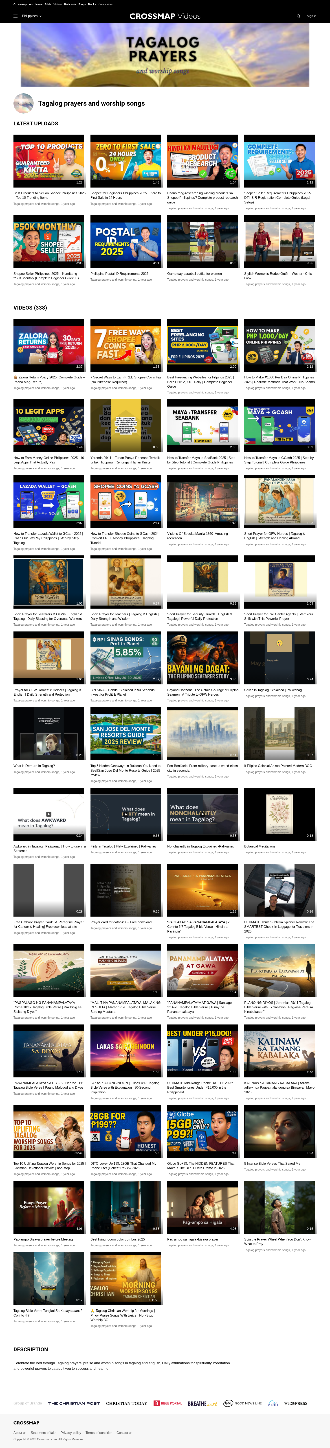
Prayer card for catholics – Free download (121, 922)
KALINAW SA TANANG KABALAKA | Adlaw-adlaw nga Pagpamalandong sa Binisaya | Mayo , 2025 (280, 1087)
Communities (106, 4)
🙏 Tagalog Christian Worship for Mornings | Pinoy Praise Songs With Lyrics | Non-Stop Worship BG (122, 1315)
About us (19, 1433)
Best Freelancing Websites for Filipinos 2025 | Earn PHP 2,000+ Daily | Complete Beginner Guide (200, 381)
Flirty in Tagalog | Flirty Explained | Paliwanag (123, 846)
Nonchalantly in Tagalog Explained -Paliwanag (200, 846)
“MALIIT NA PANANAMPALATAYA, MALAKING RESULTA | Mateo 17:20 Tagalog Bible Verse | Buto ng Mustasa (125, 1007)
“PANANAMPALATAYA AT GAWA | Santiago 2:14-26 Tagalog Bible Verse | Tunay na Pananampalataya (199, 1007)
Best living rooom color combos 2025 (117, 1239)
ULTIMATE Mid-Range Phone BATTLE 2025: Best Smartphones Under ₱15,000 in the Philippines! (200, 1087)
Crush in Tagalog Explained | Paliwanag (273, 690)
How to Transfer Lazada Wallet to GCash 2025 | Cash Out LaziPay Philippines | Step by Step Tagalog (48, 538)
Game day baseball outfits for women (194, 273)
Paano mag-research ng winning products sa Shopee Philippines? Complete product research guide (202, 197)
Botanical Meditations (259, 846)
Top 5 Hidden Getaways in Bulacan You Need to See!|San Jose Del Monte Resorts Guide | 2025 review (125, 770)
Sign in (312, 16)
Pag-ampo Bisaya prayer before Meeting (43, 1239)
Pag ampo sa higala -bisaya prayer (192, 1239)
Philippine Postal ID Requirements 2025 (119, 273)
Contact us (124, 1433)
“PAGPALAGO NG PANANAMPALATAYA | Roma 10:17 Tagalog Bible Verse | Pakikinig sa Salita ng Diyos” (47, 1007)
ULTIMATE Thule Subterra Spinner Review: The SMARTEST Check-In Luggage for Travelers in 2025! (279, 926)
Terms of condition (99, 1433)
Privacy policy (71, 1433)
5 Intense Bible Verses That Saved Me (272, 1163)
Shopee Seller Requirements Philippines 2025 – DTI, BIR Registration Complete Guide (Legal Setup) (279, 197)
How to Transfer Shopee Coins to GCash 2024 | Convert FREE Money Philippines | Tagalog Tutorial (125, 538)
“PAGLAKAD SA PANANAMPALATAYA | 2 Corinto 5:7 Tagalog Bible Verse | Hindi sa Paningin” (198, 926)
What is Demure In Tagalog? (34, 766)
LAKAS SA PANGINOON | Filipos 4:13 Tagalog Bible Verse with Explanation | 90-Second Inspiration (124, 1087)
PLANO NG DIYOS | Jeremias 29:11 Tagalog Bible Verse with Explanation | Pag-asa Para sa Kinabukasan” (278, 1007)
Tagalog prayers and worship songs (36, 203)
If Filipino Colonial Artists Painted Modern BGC (278, 766)
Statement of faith (43, 1433)
